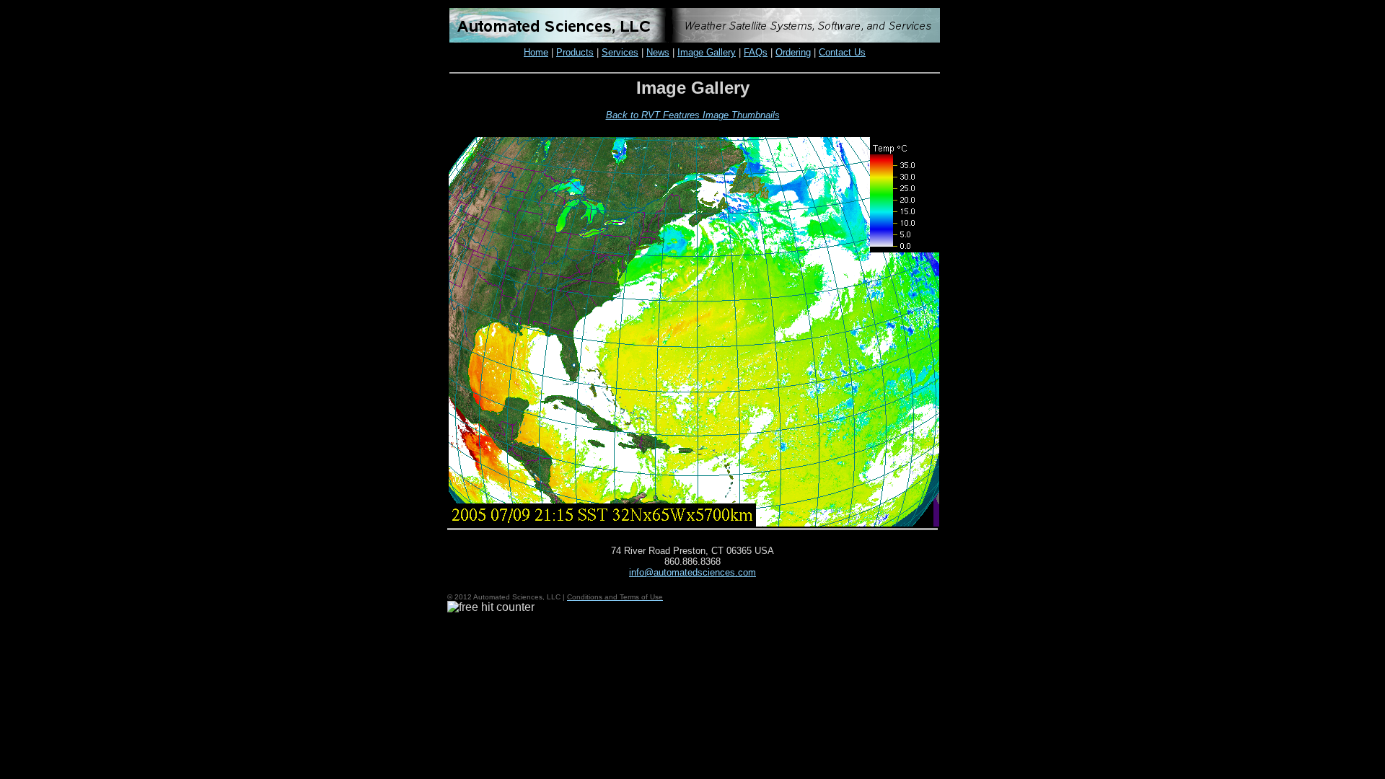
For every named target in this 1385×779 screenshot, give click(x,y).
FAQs (756, 52)
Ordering (793, 52)
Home (536, 52)
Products (575, 52)
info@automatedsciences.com (692, 572)
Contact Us (842, 52)
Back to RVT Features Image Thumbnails (693, 115)
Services (620, 52)
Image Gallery (706, 52)
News (657, 52)
